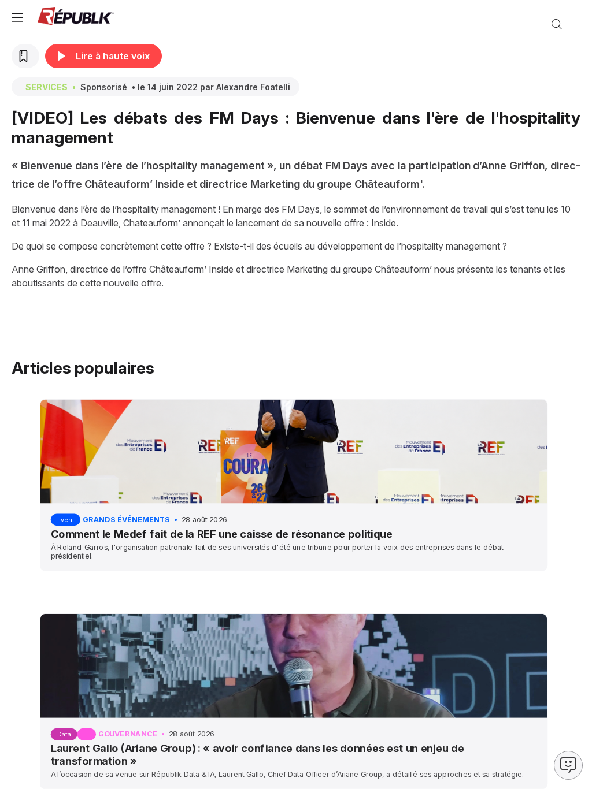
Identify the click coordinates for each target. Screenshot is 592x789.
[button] (17, 17)
